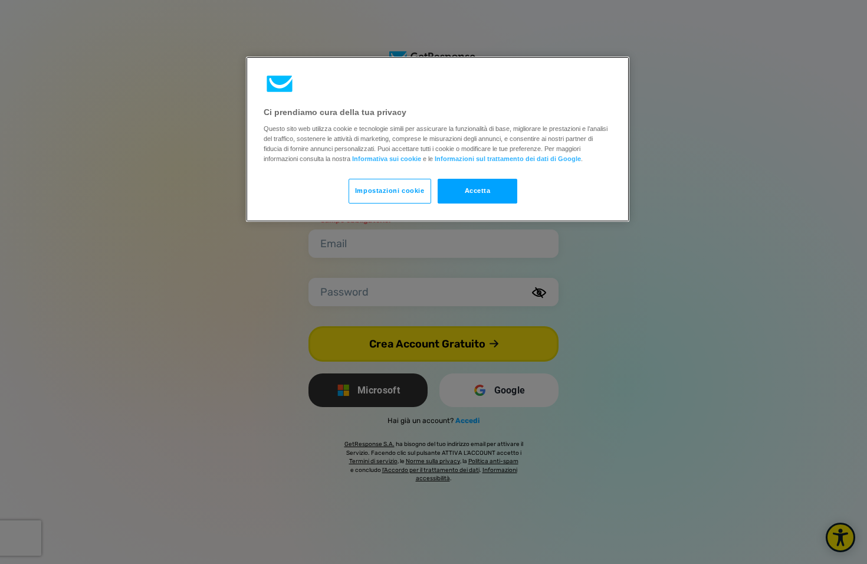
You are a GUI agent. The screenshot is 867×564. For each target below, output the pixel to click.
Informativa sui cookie (386, 158)
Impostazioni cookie (390, 190)
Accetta (478, 190)
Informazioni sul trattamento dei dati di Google (508, 158)
